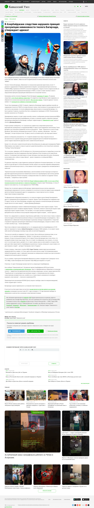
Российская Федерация (37, 12)
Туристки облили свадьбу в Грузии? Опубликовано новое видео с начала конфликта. (17, 487)
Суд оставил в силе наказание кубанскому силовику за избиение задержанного (78, 405)
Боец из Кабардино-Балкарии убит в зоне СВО (60, 372)
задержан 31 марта (42, 96)
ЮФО (13, 14)
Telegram (23, 301)
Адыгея (16, 10)
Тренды (19, 1)
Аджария (11, 10)
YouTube (17, 307)
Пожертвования (67, 499)
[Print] (2, 40)
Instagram (16, 305)
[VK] (2, 22)
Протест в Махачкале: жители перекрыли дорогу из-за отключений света (75, 458)
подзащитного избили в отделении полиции (24, 102)
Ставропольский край (72, 12)
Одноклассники (32, 305)
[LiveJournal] (2, 36)
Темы (13, 1)
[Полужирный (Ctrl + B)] (20, 350)
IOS (30, 297)
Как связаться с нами (57, 499)
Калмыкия (78, 10)
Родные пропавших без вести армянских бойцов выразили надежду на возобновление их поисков (76, 25)
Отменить (53, 363)
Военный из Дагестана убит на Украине (16, 372)
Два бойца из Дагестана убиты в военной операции (19, 381)
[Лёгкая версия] (83, 1)
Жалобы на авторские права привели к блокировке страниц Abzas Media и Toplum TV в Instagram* (75, 125)
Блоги (49, 1)
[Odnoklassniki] (2, 33)
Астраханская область (35, 10)
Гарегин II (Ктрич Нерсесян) (71, 225)
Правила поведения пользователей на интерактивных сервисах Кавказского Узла (33, 504)
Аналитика (26, 1)
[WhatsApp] (2, 26)
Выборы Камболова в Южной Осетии (47, 16)
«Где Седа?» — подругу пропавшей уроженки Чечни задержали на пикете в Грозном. (74, 433)
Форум (43, 1)
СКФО (65, 12)
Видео (55, 1)
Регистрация (24, 363)
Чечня (78, 12)
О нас (49, 499)
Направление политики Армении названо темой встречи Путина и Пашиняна (75, 56)
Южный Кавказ (8, 14)
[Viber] (2, 29)
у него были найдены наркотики (20, 98)
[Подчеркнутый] (26, 350)
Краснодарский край (19, 12)
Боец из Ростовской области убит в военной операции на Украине (23, 377)
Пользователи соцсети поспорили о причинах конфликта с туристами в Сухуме (35, 405)
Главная (6, 18)
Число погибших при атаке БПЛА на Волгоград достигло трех (64, 377)
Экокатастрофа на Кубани (83, 16)
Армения (27, 10)
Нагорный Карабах (27, 12)
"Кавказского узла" (48, 120)
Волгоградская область (45, 10)
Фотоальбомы (63, 1)
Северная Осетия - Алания (57, 12)
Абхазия (6, 10)
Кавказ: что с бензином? (11, 16)
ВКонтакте (23, 305)
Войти (86, 6)
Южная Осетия (84, 12)
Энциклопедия (35, 1)
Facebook (9, 305)
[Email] (2, 38)
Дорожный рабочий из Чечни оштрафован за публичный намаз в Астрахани (57, 405)
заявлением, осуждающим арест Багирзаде (18, 269)
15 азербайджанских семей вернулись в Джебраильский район (74, 156)
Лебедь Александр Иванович (71, 187)
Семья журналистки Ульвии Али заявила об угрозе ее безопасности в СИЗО (75, 97)
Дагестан (57, 10)
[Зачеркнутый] (28, 350)
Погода (71, 1)
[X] (2, 31)
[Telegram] (2, 24)
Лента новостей (13, 18)
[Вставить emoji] (32, 350)
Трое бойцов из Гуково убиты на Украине (59, 381)
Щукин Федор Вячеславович (71, 206)
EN (88, 1)
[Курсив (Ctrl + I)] (23, 350)
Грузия (52, 10)
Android (26, 297)
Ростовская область (47, 12)
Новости (7, 1)
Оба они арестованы (36, 100)
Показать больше (47, 490)
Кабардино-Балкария (70, 10)
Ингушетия (62, 10)
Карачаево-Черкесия (9, 12)
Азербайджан (21, 10)
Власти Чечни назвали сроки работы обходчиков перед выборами (14, 404)
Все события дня (85, 383)
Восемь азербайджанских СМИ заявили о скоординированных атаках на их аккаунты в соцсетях (76, 68)
